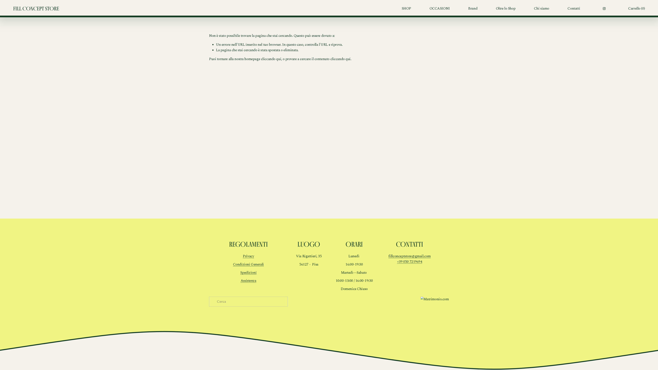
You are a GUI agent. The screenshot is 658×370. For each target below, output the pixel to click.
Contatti (574, 8)
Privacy (248, 256)
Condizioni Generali (248, 264)
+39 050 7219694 (409, 261)
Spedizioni (248, 272)
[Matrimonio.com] (435, 299)
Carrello (636, 8)
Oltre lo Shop (506, 8)
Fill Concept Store (36, 8)
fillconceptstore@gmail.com (409, 256)
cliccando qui (271, 59)
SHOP (406, 8)
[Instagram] (604, 8)
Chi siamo (541, 8)
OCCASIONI (440, 8)
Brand (472, 8)
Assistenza (248, 280)
